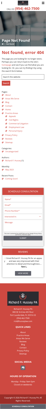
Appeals (12, 116)
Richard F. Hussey (13, 160)
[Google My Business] (23, 368)
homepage (6, 65)
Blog (7, 102)
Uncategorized (11, 151)
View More (23, 273)
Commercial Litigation (18, 123)
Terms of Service (22, 234)
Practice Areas (11, 113)
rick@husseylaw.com (23, 321)
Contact (8, 106)
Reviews (8, 138)
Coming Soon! (11, 178)
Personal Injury (15, 131)
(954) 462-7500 (27, 8)
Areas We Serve (12, 98)
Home (8, 109)
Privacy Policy (11, 135)
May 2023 (9, 169)
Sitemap (9, 142)
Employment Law (16, 127)
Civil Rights (13, 120)
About (8, 95)
